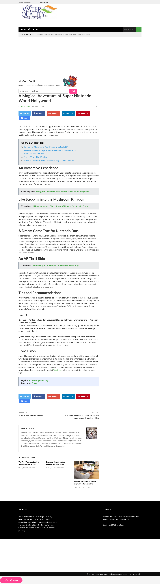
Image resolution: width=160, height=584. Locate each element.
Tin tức (35, 383)
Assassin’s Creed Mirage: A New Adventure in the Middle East (50, 150)
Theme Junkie (136, 574)
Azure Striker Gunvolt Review (31, 415)
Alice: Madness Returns (34, 153)
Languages (44, 2)
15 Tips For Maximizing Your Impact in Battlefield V (46, 147)
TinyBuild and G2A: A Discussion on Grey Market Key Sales (49, 160)
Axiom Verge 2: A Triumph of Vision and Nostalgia (56, 265)
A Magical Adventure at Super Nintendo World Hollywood (62, 191)
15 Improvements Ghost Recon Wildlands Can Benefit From (60, 206)
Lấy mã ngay (11, 580)
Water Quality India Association (110, 574)
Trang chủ (25, 29)
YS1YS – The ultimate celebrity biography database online (59, 34)
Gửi (73, 91)
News (35, 29)
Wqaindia (57, 370)
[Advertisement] (80, 56)
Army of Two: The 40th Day (36, 157)
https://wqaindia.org (38, 380)
